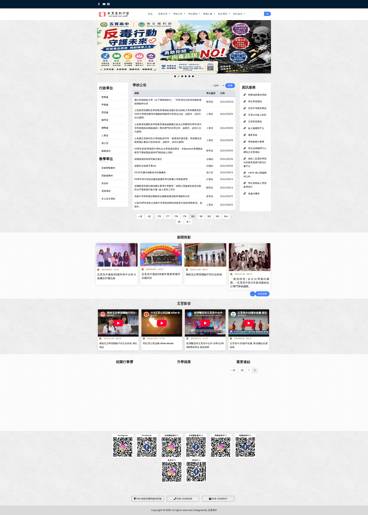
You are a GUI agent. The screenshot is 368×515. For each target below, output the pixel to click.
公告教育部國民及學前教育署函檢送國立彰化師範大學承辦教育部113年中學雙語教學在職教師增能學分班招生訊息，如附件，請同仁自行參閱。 (168, 114)
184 (227, 216)
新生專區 (224, 15)
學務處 (104, 104)
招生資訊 (239, 15)
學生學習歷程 (255, 101)
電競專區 (106, 191)
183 (218, 216)
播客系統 (252, 135)
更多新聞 (262, 293)
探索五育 (164, 15)
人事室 (104, 135)
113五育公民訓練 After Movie (158, 343)
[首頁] (117, 14)
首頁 (150, 14)
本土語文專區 (108, 198)
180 (193, 217)
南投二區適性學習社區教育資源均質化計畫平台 (255, 162)
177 (169, 216)
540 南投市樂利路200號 (149, 498)
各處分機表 (254, 193)
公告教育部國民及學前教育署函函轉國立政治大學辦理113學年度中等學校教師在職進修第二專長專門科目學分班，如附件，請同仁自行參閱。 (168, 128)
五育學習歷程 (255, 121)
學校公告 (179, 15)
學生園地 (194, 15)
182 (210, 216)
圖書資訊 (106, 151)
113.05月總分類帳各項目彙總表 (150, 172)
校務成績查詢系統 (257, 94)
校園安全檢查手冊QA (145, 166)
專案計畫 (209, 15)
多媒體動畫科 (108, 168)
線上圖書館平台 (256, 128)
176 (160, 216)
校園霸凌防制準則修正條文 (148, 159)
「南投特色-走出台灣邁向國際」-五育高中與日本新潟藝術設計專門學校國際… (249, 282)
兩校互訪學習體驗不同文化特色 (204, 274)
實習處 (104, 112)
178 (177, 216)
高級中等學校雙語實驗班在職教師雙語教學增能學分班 (162, 196)
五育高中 (212, 510)
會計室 (104, 143)
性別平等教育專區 (257, 108)
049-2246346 (184, 498)
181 (202, 216)
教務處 (104, 97)
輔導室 (104, 120)
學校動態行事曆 (256, 141)
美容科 (104, 183)
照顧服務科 (107, 175)
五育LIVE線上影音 (257, 115)
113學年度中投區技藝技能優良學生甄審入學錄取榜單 (161, 179)
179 (185, 216)
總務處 (104, 127)
